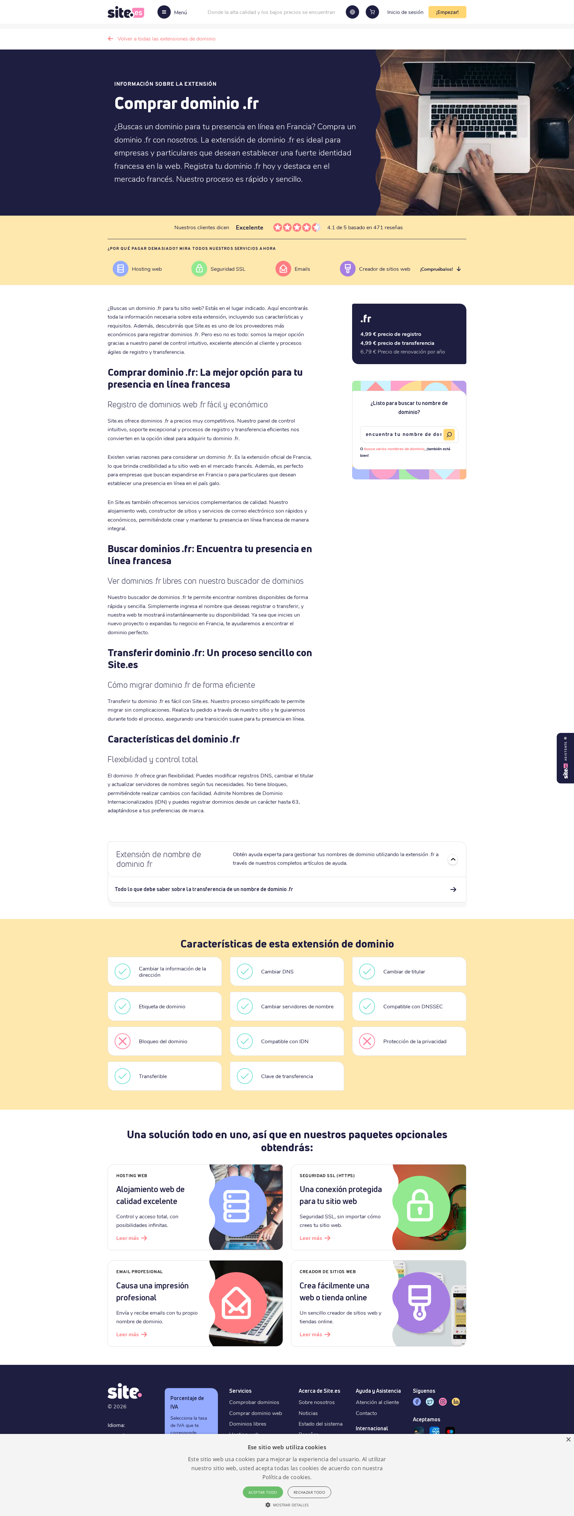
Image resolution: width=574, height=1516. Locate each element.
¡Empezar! (447, 12)
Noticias (308, 1412)
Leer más (127, 1238)
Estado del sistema (320, 1423)
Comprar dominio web (255, 1412)
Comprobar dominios (254, 1401)
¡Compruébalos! (436, 269)
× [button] (568, 1439)
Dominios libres (247, 1423)
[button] (287, 1504)
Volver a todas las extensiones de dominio (167, 38)
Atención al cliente (377, 1401)
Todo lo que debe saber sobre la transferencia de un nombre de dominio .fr (204, 889)
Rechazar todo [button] (309, 1492)
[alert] (287, 1475)
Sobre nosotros (317, 1401)
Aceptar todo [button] (262, 1492)
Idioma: (116, 1424)
